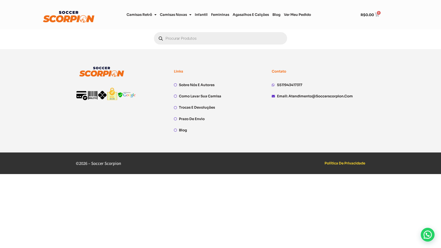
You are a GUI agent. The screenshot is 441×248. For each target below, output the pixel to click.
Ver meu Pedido (297, 14)
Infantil (201, 14)
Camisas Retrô (139, 14)
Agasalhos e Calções (251, 14)
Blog (276, 14)
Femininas (220, 14)
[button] (428, 235)
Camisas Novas (173, 14)
